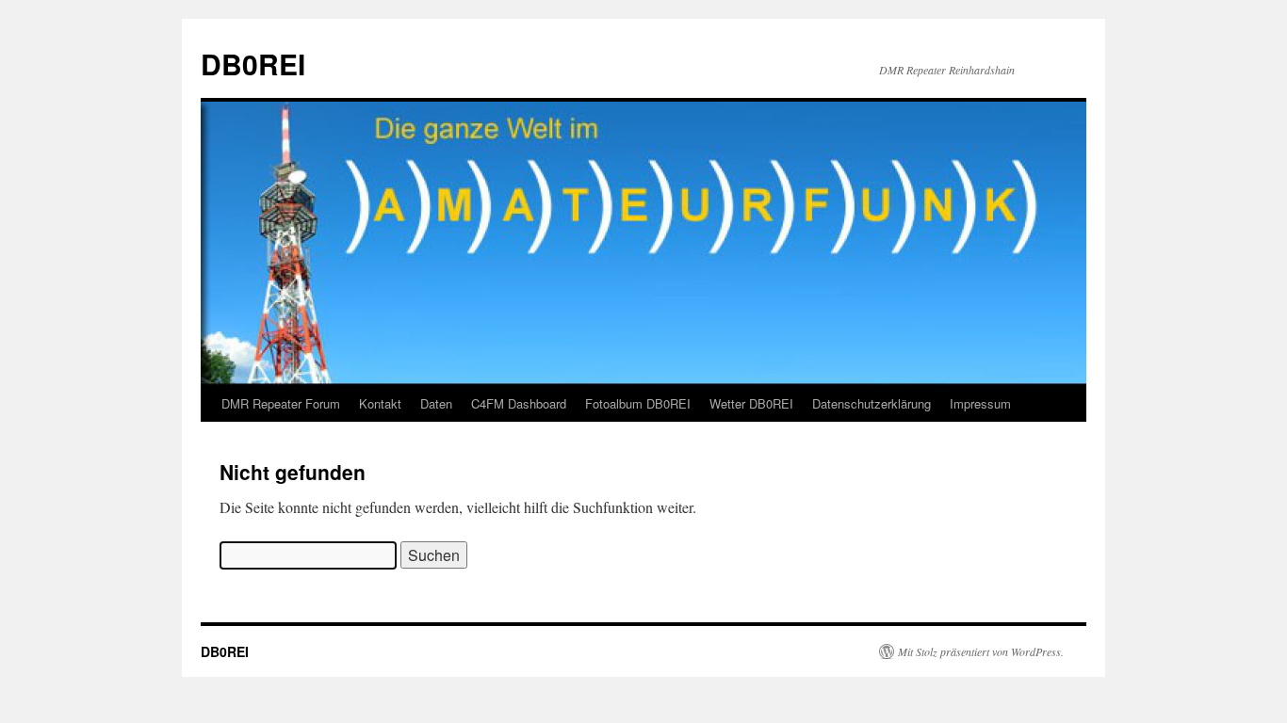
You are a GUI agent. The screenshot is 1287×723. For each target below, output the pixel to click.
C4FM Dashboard (518, 403)
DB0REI (253, 63)
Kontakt (380, 403)
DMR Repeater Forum (280, 403)
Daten (436, 403)
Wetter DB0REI (751, 403)
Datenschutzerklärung (871, 403)
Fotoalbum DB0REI (638, 403)
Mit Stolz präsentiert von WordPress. (981, 651)
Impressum (980, 403)
